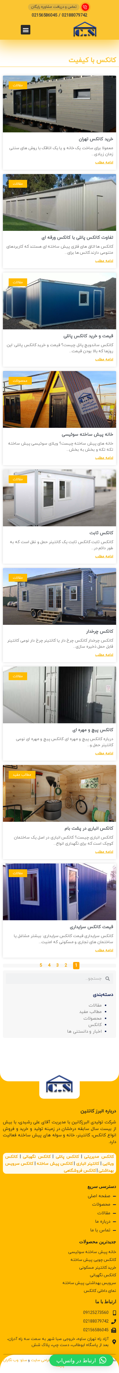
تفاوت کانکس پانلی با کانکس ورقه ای (77, 238)
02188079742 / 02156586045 (59, 15)
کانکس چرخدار (99, 632)
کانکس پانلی (67, 1157)
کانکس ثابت (101, 533)
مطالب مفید (90, 1012)
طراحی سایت (41, 1360)
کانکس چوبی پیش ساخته (93, 1260)
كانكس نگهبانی (103, 1275)
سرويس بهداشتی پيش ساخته (89, 1283)
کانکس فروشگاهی (80, 1170)
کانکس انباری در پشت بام (89, 829)
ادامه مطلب (104, 162)
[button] (25, 29)
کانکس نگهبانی (37, 1157)
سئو (24, 1360)
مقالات (95, 1006)
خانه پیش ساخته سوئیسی (87, 435)
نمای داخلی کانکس (100, 1291)
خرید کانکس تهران (96, 139)
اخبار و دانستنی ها (84, 1032)
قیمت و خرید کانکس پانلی (88, 336)
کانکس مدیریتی (99, 1157)
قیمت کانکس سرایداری (91, 927)
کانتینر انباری (87, 1163)
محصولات (92, 1019)
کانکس (95, 1025)
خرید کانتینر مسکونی (97, 1267)
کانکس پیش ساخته (55, 1163)
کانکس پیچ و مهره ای (92, 730)
